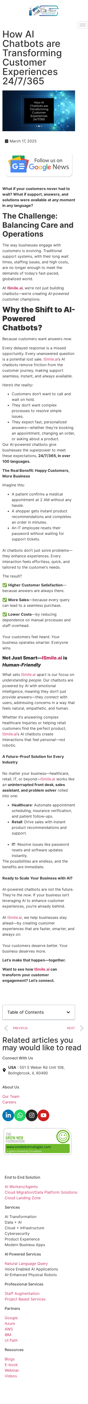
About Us (10, 1087)
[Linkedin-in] (8, 1115)
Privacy (11, 1386)
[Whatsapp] (20, 1115)
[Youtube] (43, 1115)
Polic (23, 1386)
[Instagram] (32, 1115)
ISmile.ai (50, 359)
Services (12, 1207)
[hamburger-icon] (82, 25)
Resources (14, 1349)
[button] (68, 1012)
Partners (12, 1308)
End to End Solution (22, 1177)
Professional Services (24, 1284)
